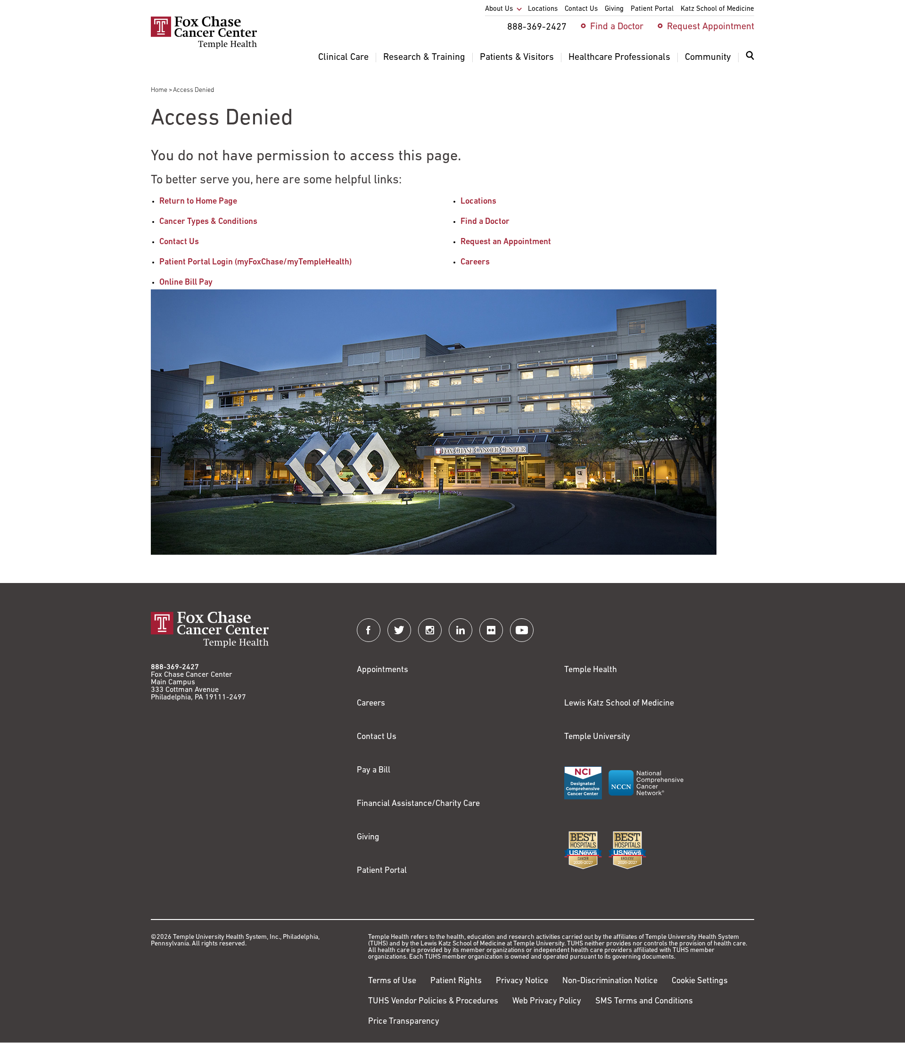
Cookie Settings (700, 981)
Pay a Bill (373, 770)
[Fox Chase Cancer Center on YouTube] (522, 630)
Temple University (597, 737)
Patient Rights (456, 981)
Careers (475, 262)
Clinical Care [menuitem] (343, 57)
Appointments (382, 670)
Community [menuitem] (708, 57)
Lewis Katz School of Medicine (619, 703)
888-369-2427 (175, 667)
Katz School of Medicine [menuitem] (717, 9)
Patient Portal (382, 871)
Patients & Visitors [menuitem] (517, 57)
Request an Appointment (506, 242)
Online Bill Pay (186, 283)
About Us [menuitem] (499, 9)
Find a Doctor (485, 222)
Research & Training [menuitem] (424, 57)
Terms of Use (392, 981)
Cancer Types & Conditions (208, 222)
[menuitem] (750, 61)
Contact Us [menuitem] (581, 9)
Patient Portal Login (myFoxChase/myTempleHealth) (255, 262)
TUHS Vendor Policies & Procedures (433, 1001)
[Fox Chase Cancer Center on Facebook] (368, 630)
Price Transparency (403, 1022)
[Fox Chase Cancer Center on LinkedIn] (460, 630)
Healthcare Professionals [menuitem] (619, 57)
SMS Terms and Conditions (644, 1001)
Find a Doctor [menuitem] (616, 27)
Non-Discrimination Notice (610, 981)
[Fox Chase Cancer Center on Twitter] (399, 630)
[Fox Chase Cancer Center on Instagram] (430, 630)
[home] (204, 47)
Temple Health (590, 670)
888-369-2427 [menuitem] (537, 27)
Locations (478, 201)
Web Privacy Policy (546, 1001)
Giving (368, 837)
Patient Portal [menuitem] (652, 9)
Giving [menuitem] (614, 9)
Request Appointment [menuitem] (710, 27)
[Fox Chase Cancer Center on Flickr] (491, 630)
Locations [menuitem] (543, 9)
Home (159, 90)
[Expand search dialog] (750, 58)
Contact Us (179, 242)
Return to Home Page (198, 201)
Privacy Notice (522, 981)
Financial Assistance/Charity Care (418, 804)
